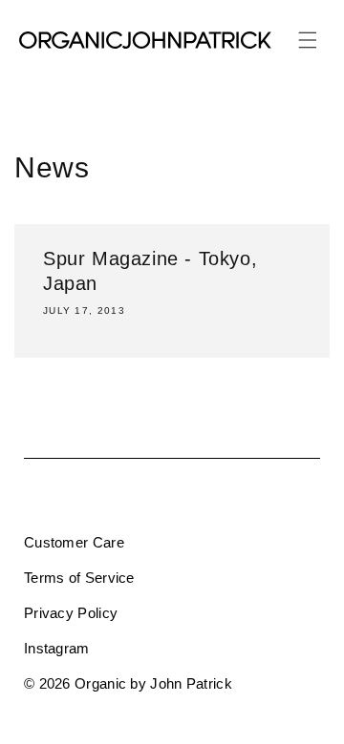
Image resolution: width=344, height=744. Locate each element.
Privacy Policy (71, 613)
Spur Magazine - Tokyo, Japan (150, 271)
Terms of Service (79, 577)
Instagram (57, 648)
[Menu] (307, 40)
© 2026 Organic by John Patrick (128, 683)
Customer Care (74, 542)
